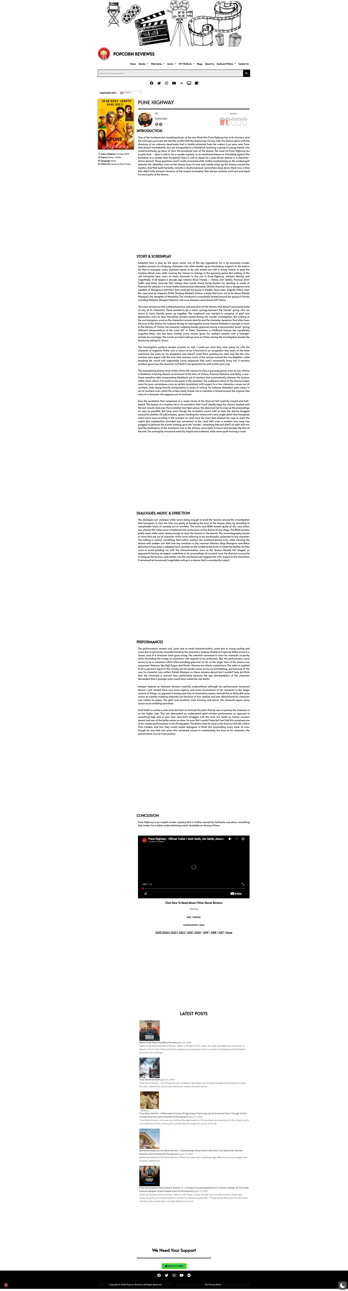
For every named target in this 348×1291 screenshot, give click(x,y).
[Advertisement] (116, 184)
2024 (166, 932)
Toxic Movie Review (148, 1079)
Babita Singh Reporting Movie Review (157, 1042)
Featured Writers (225, 63)
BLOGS (201, 925)
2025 (158, 932)
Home (133, 63)
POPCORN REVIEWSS (134, 54)
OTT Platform (185, 63)
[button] (143, 64)
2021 (190, 932)
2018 (213, 932)
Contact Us (243, 63)
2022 (182, 932)
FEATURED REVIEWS (190, 925)
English (127, 92)
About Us (209, 63)
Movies (142, 63)
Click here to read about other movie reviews (193, 903)
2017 (221, 932)
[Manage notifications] (6, 1285)
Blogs (199, 63)
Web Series (156, 63)
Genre (170, 63)
